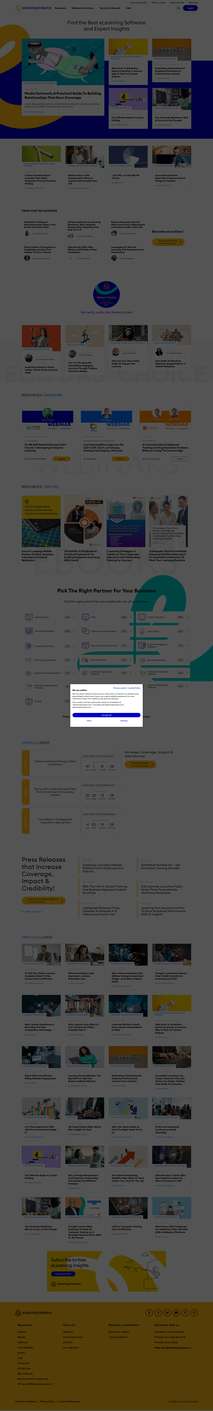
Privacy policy (119, 687)
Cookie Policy (134, 687)
